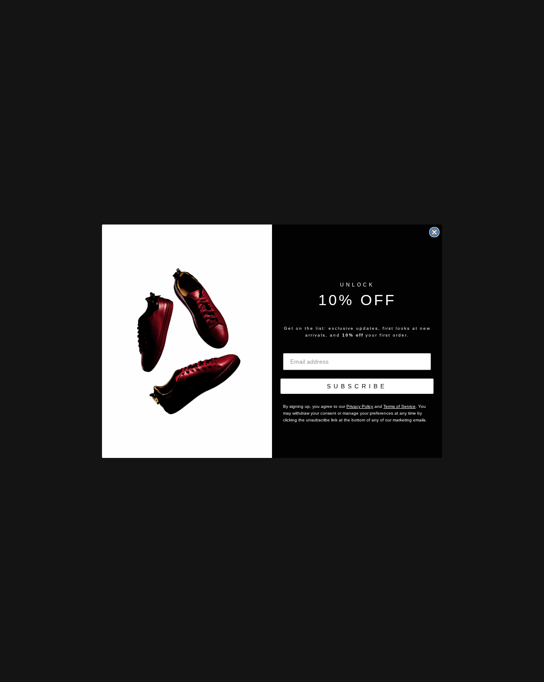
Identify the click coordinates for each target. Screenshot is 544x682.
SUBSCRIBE (357, 386)
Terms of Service (399, 406)
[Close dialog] (434, 232)
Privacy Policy (359, 406)
